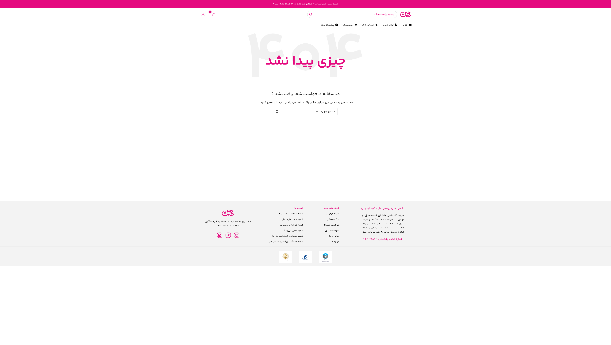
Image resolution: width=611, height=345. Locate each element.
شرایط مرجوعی (332, 214)
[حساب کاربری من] (203, 14)
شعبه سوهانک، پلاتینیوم (291, 214)
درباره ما (335, 242)
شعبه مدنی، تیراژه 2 (293, 230)
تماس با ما (334, 236)
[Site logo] (405, 14)
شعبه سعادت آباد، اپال (292, 219)
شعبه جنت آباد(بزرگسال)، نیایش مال (286, 242)
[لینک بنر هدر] (305, 4)
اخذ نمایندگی (333, 219)
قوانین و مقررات (331, 225)
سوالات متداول (332, 230)
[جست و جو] (311, 14)
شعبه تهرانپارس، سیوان (291, 225)
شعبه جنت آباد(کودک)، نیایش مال (287, 236)
